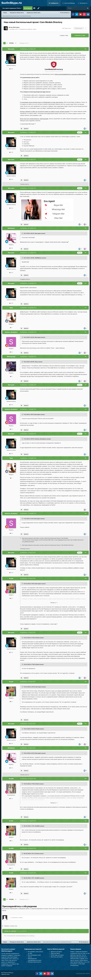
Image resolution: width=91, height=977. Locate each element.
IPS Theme (4, 972)
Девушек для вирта (56, 951)
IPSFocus (11, 972)
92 (12, 598)
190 (12, 248)
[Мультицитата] (21, 128)
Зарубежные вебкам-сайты (27, 29)
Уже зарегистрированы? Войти (11, 8)
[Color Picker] (38, 8)
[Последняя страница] (16, 43)
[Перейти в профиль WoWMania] (11, 238)
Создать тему (64, 35)
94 (12, 352)
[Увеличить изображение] (46, 209)
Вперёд (11, 43)
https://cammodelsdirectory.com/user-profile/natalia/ (70, 74)
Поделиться (67, 28)
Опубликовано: (28, 49)
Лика (11, 307)
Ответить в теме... (17, 917)
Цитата (26, 128)
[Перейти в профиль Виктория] (6, 28)
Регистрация (28, 8)
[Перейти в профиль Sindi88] (11, 788)
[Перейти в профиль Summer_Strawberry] (11, 342)
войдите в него (68, 908)
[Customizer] (34, 8)
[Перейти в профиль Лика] (11, 317)
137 (12, 798)
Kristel (11, 578)
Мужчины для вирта (56, 957)
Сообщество (54, 3)
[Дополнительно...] (85, 49)
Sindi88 (11, 778)
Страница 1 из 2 (23, 43)
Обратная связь (5, 974)
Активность (83, 3)
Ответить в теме (80, 35)
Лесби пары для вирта (57, 955)
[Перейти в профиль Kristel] (11, 588)
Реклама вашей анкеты (34, 962)
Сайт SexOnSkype (69, 3)
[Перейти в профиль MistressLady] (11, 366)
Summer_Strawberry (11, 332)
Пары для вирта (55, 953)
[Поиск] (88, 8)
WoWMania (11, 228)
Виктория (16, 27)
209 (11, 69)
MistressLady (11, 356)
